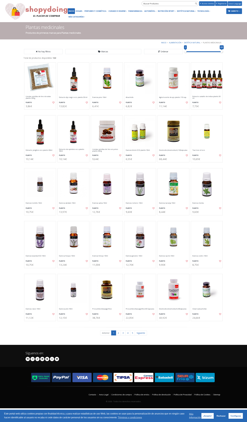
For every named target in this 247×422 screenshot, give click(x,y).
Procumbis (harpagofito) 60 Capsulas (140, 309)
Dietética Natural (186, 11)
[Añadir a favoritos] (53, 102)
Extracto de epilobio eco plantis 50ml (71, 150)
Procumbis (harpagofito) (101, 309)
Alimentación (175, 42)
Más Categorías (76, 17)
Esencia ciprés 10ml (166, 256)
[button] (103, 51)
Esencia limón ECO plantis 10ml (138, 150)
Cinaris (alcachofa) (199, 309)
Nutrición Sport (166, 11)
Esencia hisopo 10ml (67, 256)
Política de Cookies (202, 394)
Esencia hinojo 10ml (100, 256)
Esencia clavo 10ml (33, 309)
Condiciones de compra (121, 394)
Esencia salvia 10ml (99, 203)
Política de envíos (142, 394)
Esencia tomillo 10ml (34, 203)
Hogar (79, 11)
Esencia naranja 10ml (167, 203)
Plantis (29, 102)
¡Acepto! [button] (207, 416)
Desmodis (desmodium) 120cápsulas (173, 150)
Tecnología (203, 11)
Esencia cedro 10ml (200, 256)
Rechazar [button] (221, 416)
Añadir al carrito (41, 112)
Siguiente (141, 333)
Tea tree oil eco (198, 150)
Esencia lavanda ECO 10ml (36, 256)
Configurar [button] (236, 416)
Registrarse (221, 3)
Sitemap (216, 394)
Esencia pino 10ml (99, 97)
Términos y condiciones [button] (130, 417)
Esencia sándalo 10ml (67, 203)
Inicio (71, 11)
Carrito (235, 11)
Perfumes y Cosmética (95, 11)
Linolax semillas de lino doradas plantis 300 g (38, 97)
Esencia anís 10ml (65, 309)
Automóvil (149, 11)
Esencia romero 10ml (134, 203)
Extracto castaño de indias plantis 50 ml (206, 97)
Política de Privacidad (183, 394)
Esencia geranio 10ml (134, 256)
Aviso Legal (103, 394)
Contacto (92, 394)
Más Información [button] (195, 416)
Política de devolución (161, 394)
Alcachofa (130, 97)
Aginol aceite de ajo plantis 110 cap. (173, 97)
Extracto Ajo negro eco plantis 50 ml (73, 97)
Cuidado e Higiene (117, 11)
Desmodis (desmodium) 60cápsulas (172, 309)
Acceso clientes (207, 3)
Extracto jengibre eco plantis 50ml (39, 150)
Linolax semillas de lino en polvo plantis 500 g (105, 150)
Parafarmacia (135, 11)
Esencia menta (198, 203)
